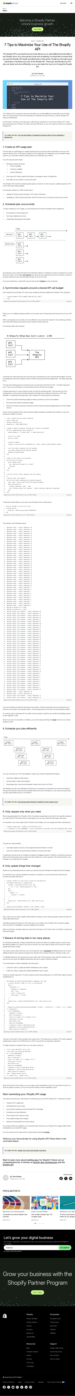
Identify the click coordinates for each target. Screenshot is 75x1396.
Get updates (64, 1248)
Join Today (37, 29)
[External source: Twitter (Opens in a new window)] (66, 1178)
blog (32, 41)
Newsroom (30, 1333)
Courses (29, 1359)
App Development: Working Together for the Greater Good (38, 802)
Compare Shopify (32, 1352)
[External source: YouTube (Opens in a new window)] (13, 1387)
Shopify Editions (31, 1322)
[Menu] (71, 3)
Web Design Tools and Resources (13, 1211)
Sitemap (41, 1382)
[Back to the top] (5, 1316)
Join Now (63, 3)
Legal (19, 1382)
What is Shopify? (32, 1318)
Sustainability (30, 1337)
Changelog (30, 1366)
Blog (27, 1348)
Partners (53, 1329)
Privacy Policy (29, 1382)
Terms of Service (8, 1382)
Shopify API (40, 41)
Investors (29, 1329)
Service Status (55, 1359)
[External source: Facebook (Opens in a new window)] (61, 1178)
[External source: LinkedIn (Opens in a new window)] (70, 1178)
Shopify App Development (45, 1162)
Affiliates (53, 1333)
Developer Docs (55, 1318)
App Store (53, 1326)
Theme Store (54, 1322)
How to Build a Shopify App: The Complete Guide (41, 1216)
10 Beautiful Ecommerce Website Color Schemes (15, 1216)
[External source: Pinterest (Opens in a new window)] (30, 1387)
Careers (29, 1326)
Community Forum (56, 1352)
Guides (28, 1355)
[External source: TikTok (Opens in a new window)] (21, 1387)
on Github (46, 1132)
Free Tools (30, 1362)
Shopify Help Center (56, 1348)
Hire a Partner (54, 1355)
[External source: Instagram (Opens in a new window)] (17, 1387)
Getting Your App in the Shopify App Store (32, 1150)
